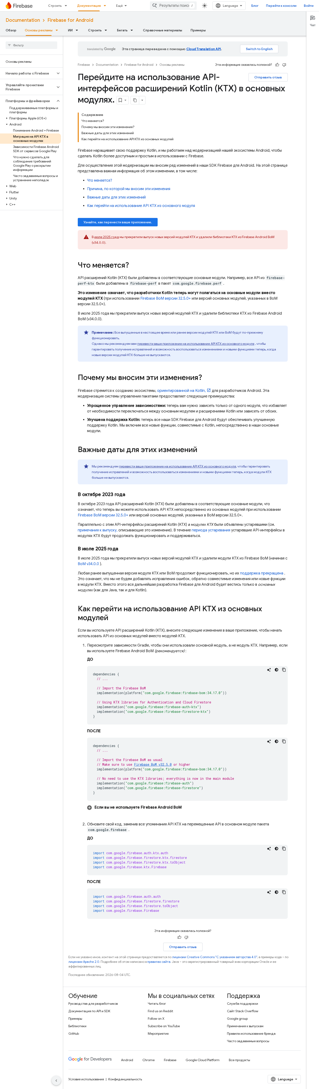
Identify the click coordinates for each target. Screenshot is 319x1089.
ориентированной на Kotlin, (181, 390)
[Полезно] (277, 64)
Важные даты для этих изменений (116, 197)
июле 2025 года (106, 237)
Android (127, 1060)
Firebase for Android (70, 20)
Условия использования (86, 1079)
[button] (27, 73)
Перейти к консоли (281, 6)
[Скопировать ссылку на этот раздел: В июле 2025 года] (123, 549)
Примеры (198, 30)
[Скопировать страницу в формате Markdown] (135, 100)
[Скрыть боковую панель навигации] (56, 1080)
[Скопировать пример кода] (284, 669)
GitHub (73, 1033)
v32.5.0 (153, 764)
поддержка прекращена (261, 573)
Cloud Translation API (203, 49)
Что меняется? (99, 180)
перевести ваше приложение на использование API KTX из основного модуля (195, 344)
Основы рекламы (39, 30)
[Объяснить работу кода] (269, 669)
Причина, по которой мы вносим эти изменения (128, 189)
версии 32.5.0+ (165, 298)
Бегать (122, 30)
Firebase (84, 65)
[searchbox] (31, 45)
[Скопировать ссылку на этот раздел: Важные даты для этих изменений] (202, 450)
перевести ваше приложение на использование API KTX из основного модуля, (178, 466)
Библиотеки (77, 1026)
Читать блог (157, 1003)
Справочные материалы (162, 30)
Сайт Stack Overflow (242, 1011)
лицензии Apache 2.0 (83, 962)
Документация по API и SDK (89, 1011)
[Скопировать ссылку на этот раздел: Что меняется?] (133, 266)
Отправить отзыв (268, 77)
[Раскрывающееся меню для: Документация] (106, 5)
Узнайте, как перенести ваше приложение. (117, 222)
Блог (255, 6)
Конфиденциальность (125, 1079)
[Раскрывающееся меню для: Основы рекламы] (58, 30)
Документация (89, 6)
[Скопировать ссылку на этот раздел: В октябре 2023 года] (130, 494)
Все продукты (239, 1060)
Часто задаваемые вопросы (248, 1041)
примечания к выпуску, (97, 530)
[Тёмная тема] (276, 669)
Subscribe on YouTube (164, 1026)
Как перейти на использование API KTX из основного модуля (141, 205)
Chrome (148, 1060)
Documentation (23, 20)
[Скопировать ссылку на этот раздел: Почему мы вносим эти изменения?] (206, 378)
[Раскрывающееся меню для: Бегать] (133, 30)
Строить (55, 6)
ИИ (70, 30)
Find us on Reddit (160, 1011)
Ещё (119, 6)
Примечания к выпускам (245, 1026)
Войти (308, 6)
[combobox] (173, 5)
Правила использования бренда (251, 1033)
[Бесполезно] (284, 64)
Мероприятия (158, 1033)
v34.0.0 (88, 564)
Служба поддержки (242, 1003)
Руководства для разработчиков (93, 1003)
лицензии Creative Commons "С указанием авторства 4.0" (214, 957)
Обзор (11, 30)
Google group (237, 1018)
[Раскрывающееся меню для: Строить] (67, 5)
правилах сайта (158, 962)
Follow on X (156, 1018)
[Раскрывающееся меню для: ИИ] (78, 30)
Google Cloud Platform (203, 1060)
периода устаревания (211, 530)
